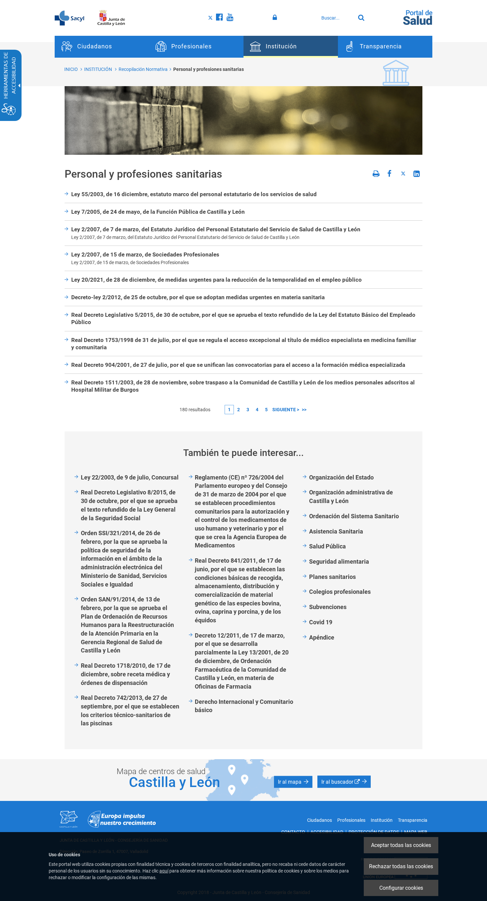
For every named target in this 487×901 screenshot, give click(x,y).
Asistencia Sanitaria (336, 531)
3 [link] (247, 409)
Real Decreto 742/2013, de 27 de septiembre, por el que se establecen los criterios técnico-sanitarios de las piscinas (130, 710)
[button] (293, 782)
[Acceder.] (276, 17)
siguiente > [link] (285, 409)
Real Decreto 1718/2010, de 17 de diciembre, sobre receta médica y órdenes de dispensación (126, 674)
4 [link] (257, 409)
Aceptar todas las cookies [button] (401, 845)
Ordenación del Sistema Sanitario (354, 516)
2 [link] (238, 409)
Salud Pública (327, 546)
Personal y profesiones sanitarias (208, 69)
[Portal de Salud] (417, 17)
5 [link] (266, 409)
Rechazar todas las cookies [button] (401, 866)
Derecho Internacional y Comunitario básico (244, 706)
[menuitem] (102, 47)
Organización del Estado (341, 477)
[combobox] (336, 18)
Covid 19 (320, 622)
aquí (163, 870)
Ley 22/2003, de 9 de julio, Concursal (130, 477)
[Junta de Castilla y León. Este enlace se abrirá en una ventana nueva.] (111, 17)
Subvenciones (328, 606)
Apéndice (321, 637)
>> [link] (304, 409)
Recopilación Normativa (143, 69)
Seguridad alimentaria (339, 561)
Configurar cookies (401, 888)
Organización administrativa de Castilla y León (351, 496)
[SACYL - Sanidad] (69, 17)
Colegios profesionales (340, 591)
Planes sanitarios (332, 576)
